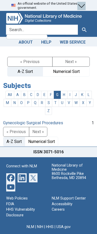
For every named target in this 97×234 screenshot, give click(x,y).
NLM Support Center (69, 198)
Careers (58, 209)
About (26, 42)
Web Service (73, 42)
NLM (30, 227)
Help (46, 42)
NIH (40, 227)
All (10, 95)
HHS (50, 227)
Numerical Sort (66, 71)
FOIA (10, 204)
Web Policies (17, 198)
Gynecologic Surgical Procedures (33, 122)
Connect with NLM (21, 166)
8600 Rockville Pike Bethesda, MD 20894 (69, 175)
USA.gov (63, 227)
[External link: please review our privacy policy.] (10, 177)
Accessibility (62, 204)
